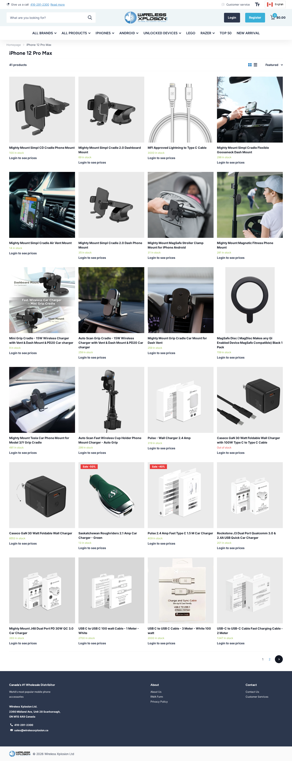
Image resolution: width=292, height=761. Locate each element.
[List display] (255, 65)
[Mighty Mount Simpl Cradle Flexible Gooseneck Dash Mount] (250, 110)
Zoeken (90, 17)
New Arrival (248, 33)
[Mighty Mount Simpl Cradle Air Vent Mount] (42, 205)
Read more (57, 4)
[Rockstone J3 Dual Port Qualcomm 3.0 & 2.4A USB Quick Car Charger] (250, 495)
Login (232, 17)
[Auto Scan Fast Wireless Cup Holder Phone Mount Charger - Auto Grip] (111, 400)
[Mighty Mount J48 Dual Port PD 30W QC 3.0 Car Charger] (42, 590)
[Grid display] (250, 65)
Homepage (13, 44)
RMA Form (156, 696)
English (279, 4)
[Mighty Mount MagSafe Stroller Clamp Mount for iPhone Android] (181, 205)
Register (255, 17)
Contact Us (252, 691)
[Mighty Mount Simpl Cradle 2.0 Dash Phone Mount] (111, 205)
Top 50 (226, 33)
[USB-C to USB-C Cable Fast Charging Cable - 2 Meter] (250, 590)
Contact (251, 685)
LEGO (190, 33)
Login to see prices (23, 158)
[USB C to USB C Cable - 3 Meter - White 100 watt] (181, 590)
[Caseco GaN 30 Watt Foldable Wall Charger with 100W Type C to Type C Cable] (250, 400)
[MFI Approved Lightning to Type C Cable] (181, 110)
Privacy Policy (159, 701)
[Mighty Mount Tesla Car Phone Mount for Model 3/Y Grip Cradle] (42, 400)
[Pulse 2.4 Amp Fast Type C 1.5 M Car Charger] (181, 495)
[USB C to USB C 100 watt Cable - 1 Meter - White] (111, 590)
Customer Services (257, 696)
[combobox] (275, 4)
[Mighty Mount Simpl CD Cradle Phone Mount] (42, 110)
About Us (155, 691)
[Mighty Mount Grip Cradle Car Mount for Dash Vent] (181, 300)
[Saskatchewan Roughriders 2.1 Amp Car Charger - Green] (111, 495)
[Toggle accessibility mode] (257, 4)
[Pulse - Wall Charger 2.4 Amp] (181, 400)
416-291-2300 (39, 4)
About (154, 685)
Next (279, 659)
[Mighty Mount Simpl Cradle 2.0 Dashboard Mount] (111, 110)
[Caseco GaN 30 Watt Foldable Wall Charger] (42, 495)
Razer (206, 33)
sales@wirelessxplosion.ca (31, 730)
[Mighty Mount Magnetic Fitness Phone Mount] (250, 205)
